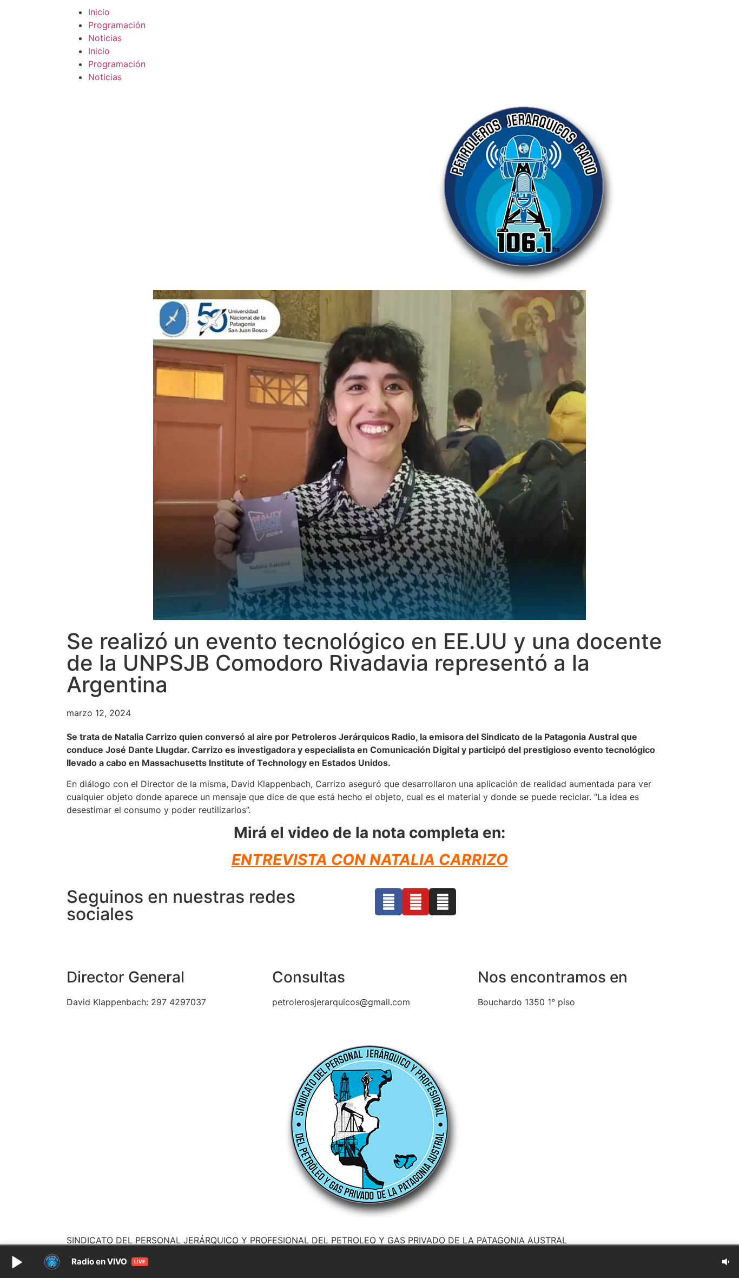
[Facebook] (388, 901)
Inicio (99, 11)
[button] (16, 1262)
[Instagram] (442, 901)
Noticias (105, 37)
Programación (117, 24)
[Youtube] (415, 901)
